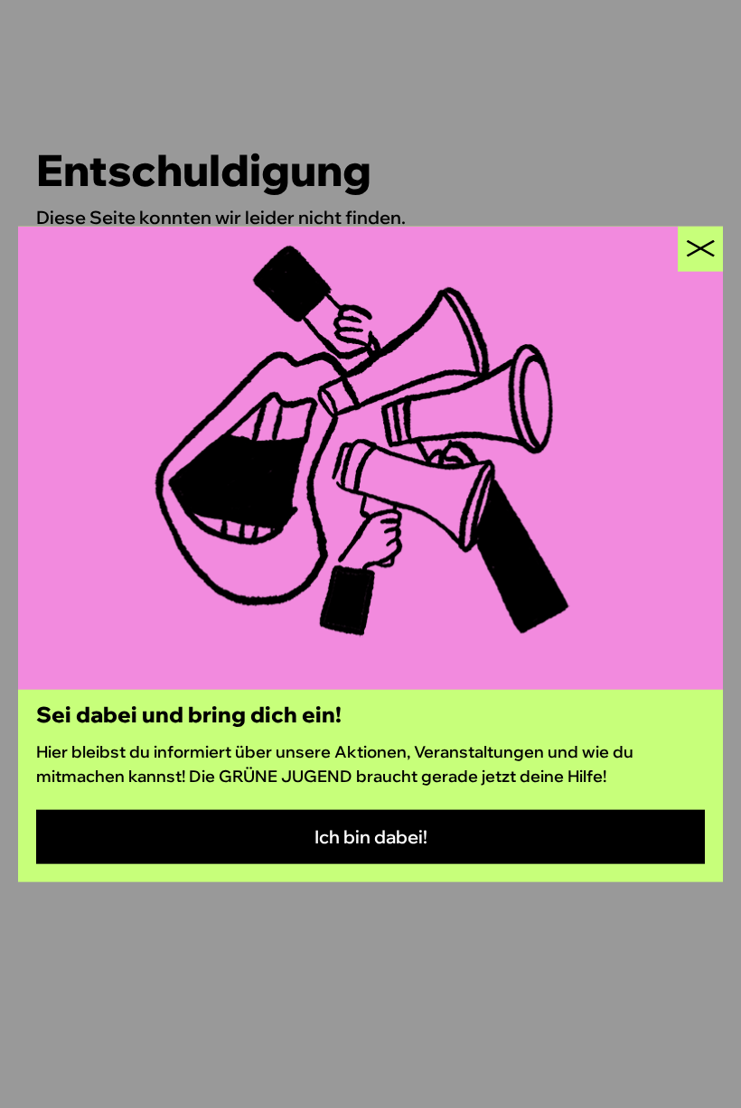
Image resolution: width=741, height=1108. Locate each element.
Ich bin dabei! (370, 836)
